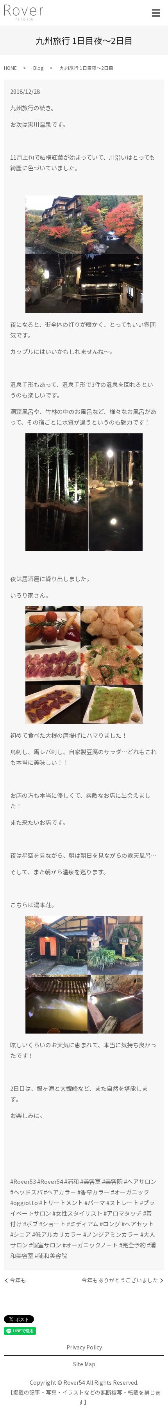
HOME (10, 67)
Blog (38, 67)
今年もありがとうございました (120, 1280)
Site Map (84, 1364)
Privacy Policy (84, 1347)
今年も (18, 1280)
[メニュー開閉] (156, 13)
